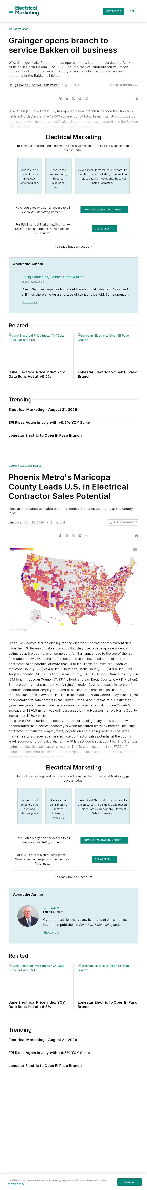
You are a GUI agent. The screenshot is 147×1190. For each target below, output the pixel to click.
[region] (73, 1182)
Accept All (129, 1182)
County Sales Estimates (25, 466)
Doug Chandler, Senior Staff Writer (34, 85)
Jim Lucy (15, 522)
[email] (86, 98)
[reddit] (80, 98)
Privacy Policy (16, 1183)
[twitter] (73, 98)
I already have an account (73, 246)
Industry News (19, 29)
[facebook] (60, 98)
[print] (136, 98)
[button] (11, 11)
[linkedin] (67, 98)
